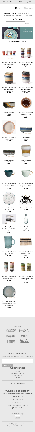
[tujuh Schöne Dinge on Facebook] (16, 408)
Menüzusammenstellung (17, 41)
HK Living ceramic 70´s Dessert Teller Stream (26, 114)
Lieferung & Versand (17, 373)
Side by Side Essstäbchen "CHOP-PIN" (9, 229)
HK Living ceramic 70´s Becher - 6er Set (26, 63)
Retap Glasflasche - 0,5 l (26, 228)
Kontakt (17, 371)
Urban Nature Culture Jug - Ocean (9, 253)
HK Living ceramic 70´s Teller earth (9, 138)
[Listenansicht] (28, 23)
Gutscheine (17, 377)
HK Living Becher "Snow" (26, 161)
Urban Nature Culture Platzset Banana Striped (26, 254)
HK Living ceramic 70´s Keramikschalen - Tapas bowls (9, 89)
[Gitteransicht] (26, 23)
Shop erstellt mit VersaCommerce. (17, 426)
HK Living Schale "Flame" (9, 113)
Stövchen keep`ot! (26, 208)
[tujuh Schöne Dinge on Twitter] (13, 408)
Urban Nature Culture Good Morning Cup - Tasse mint (26, 185)
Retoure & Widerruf (17, 375)
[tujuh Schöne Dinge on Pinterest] (22, 408)
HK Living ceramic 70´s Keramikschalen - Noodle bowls (26, 89)
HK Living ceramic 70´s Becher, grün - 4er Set (26, 278)
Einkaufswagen (25, 2)
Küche (14, 14)
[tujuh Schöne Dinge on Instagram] (19, 408)
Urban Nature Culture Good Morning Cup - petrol (9, 185)
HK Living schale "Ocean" (26, 138)
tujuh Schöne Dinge (20, 424)
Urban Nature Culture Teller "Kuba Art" (9, 209)
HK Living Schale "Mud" (9, 161)
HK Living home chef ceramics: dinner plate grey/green (9, 303)
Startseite (7, 14)
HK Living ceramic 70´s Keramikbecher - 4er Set (9, 64)
